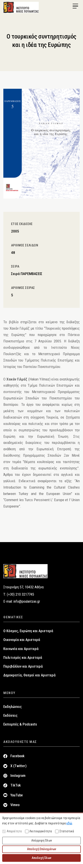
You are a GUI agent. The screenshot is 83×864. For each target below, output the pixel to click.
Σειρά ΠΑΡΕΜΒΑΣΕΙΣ (26, 273)
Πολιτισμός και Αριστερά (22, 657)
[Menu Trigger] (75, 6)
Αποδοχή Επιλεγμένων (41, 849)
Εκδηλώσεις (12, 707)
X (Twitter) (18, 766)
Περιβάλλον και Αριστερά (23, 666)
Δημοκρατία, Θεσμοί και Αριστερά (29, 675)
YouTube (16, 795)
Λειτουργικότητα (40, 831)
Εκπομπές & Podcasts (20, 724)
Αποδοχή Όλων (41, 858)
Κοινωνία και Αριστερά (21, 649)
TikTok (15, 785)
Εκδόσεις (10, 715)
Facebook (17, 756)
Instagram (17, 776)
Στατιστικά (67, 831)
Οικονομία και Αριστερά (21, 640)
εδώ (69, 823)
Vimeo (14, 805)
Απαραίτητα (14, 831)
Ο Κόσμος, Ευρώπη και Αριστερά (28, 631)
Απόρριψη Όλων (41, 840)
